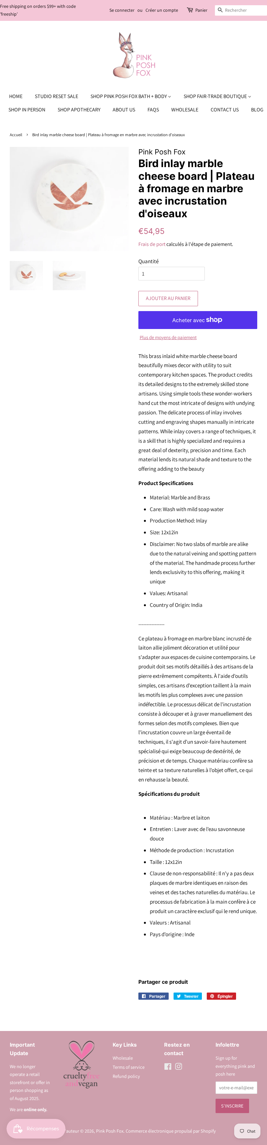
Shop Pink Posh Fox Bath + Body (129, 96)
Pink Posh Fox (109, 1131)
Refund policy (126, 1076)
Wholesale (184, 109)
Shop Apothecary (79, 109)
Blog (257, 109)
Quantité (148, 261)
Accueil (16, 134)
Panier (201, 10)
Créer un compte (162, 10)
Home (15, 96)
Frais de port (151, 244)
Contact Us (225, 109)
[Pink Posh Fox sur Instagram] (178, 1068)
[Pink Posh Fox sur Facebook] (168, 1068)
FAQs (153, 109)
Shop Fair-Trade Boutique (216, 96)
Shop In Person (26, 109)
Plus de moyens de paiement (168, 337)
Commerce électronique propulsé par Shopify (171, 1131)
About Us (124, 109)
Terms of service (129, 1067)
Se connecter (121, 10)
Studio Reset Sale (56, 96)
